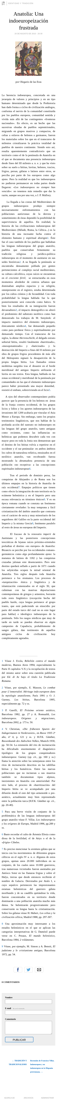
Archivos (28, 1098)
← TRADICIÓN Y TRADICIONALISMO (18, 1062)
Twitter (28, 969)
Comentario (10, 1019)
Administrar (47, 1098)
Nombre (8, 997)
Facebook (18, 969)
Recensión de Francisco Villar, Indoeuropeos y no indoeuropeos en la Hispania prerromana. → (42, 1066)
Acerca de (9, 1098)
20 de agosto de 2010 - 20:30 (28, 34)
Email (39, 969)
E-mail (15, 1008)
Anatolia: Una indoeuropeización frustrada (28, 21)
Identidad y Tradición (20, 3)
